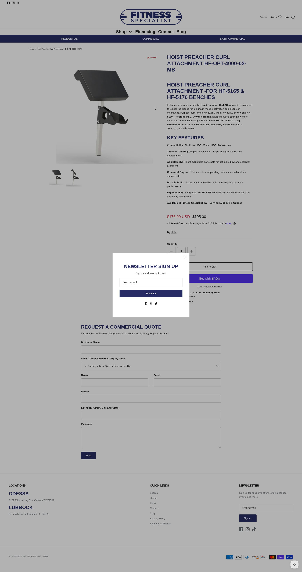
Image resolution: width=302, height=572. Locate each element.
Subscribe (151, 293)
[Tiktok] (156, 303)
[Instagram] (151, 303)
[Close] (185, 257)
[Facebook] (146, 303)
